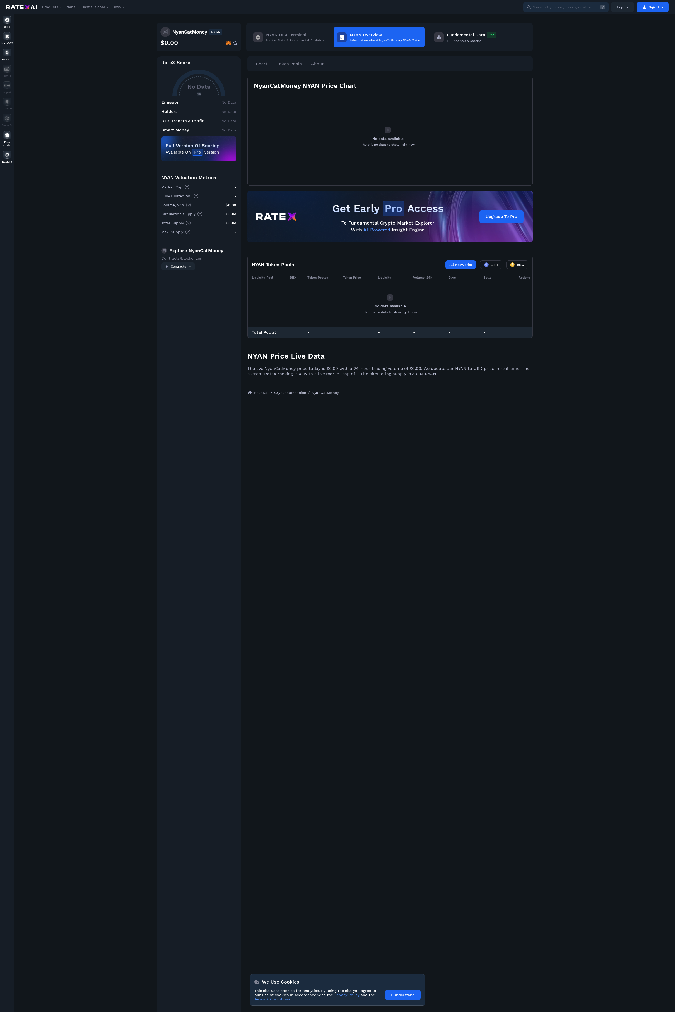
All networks (460, 264)
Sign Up (656, 7)
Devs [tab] (116, 7)
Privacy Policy (346, 995)
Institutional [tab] (94, 7)
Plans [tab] (70, 7)
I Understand (403, 995)
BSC (520, 264)
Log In (622, 7)
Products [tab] (50, 7)
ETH (494, 264)
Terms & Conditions (272, 999)
